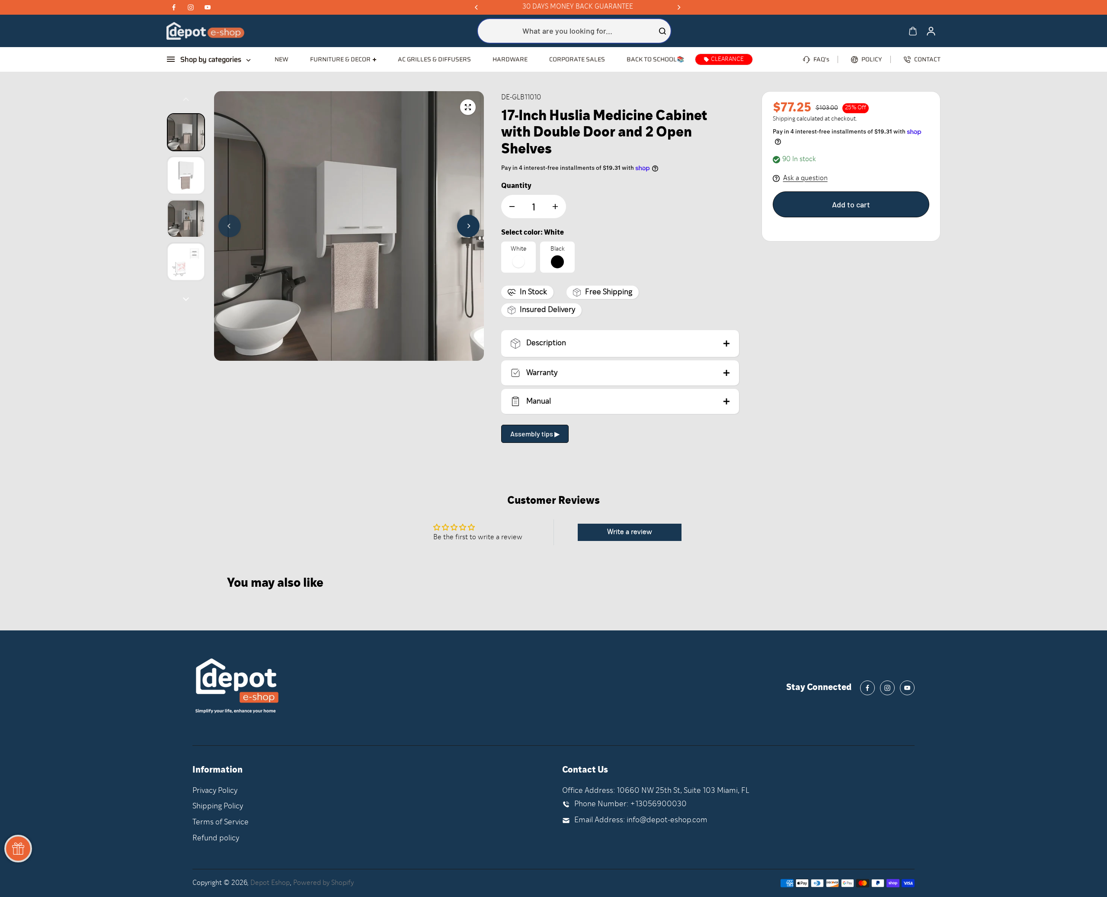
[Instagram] (190, 7)
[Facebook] (173, 7)
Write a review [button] (629, 532)
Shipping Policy (217, 806)
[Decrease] (512, 206)
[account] (931, 31)
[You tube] (207, 7)
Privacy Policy (214, 791)
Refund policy (215, 838)
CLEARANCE (727, 59)
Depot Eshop (270, 883)
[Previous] (477, 7)
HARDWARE (510, 59)
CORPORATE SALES (577, 59)
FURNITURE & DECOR (340, 59)
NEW (281, 59)
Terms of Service (220, 822)
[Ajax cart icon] (912, 31)
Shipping (784, 119)
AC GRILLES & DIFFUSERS (434, 59)
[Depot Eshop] (205, 31)
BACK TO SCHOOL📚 (655, 59)
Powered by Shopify (323, 883)
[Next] (678, 7)
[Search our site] (662, 31)
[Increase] (555, 206)
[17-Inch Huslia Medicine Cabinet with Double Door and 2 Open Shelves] (467, 107)
